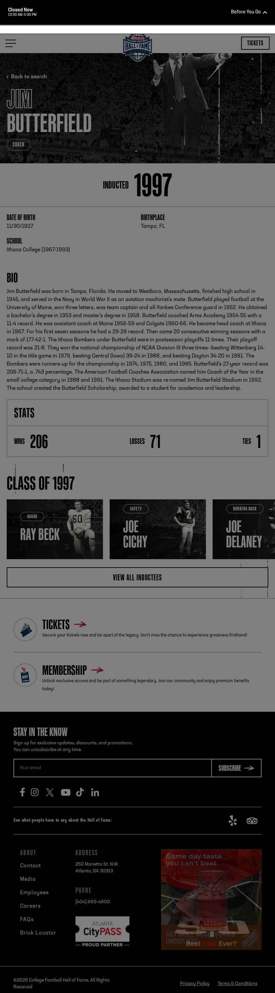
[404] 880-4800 (146, 190)
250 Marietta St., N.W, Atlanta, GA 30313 (149, 177)
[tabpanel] (137, 106)
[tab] (134, 157)
